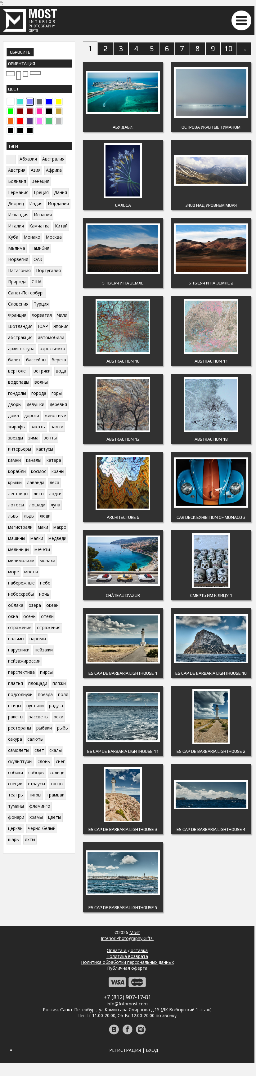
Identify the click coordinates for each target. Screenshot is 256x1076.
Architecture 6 (123, 517)
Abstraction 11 (211, 361)
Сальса (123, 205)
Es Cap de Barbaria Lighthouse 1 (122, 673)
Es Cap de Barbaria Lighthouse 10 (211, 673)
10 (228, 48)
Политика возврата (127, 956)
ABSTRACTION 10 (123, 361)
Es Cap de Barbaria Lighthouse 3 (122, 829)
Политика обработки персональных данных (127, 962)
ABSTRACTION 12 (123, 439)
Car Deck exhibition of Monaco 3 (211, 517)
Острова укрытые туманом (211, 127)
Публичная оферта (127, 968)
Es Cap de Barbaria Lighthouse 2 (211, 751)
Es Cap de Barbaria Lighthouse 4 (211, 829)
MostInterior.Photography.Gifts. (127, 935)
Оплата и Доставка (127, 950)
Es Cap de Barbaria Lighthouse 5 (122, 907)
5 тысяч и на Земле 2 (211, 282)
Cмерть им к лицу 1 (211, 595)
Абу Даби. (123, 127)
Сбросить (20, 52)
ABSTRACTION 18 (211, 439)
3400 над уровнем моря (211, 205)
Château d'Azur (123, 595)
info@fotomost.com (127, 1004)
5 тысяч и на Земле (123, 282)
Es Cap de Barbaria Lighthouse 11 (123, 751)
